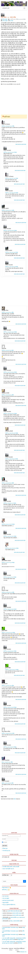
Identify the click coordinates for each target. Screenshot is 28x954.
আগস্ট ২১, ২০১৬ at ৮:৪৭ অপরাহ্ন (11, 266)
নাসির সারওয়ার (4, 19)
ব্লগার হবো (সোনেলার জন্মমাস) (8, 900)
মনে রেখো (5, 842)
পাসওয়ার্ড (3, 839)
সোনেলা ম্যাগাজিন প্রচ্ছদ (17, 913)
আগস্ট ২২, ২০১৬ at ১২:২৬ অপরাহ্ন (11, 548)
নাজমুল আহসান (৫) (5, 887)
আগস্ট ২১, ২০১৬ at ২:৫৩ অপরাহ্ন (11, 433)
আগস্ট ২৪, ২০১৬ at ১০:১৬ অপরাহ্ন (8, 632)
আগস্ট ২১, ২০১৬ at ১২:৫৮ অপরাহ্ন (10, 413)
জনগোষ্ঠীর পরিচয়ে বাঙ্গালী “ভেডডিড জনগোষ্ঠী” (11, 866)
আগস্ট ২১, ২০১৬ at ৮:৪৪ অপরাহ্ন (11, 192)
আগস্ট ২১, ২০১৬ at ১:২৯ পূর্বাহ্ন (8, 350)
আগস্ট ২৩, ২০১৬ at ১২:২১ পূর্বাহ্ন (8, 592)
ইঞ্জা (3, 522)
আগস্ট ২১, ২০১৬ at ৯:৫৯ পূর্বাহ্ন (8, 483)
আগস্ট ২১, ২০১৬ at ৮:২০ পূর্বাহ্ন (8, 395)
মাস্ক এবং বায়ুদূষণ (6, 898)
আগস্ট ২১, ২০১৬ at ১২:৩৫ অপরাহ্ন (10, 230)
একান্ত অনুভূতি (5, 20)
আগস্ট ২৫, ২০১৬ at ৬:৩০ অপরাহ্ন (10, 651)
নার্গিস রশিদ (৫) (5, 889)
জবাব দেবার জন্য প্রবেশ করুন (21, 144)
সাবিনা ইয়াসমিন (5, 760)
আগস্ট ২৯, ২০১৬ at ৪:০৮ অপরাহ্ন (10, 747)
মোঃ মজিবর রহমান (6, 560)
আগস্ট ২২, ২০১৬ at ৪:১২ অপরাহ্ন (8, 562)
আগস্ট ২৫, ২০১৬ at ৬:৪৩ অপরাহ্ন (10, 707)
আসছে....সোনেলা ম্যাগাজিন (15, 921)
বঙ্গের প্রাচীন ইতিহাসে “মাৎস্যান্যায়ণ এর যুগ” (10, 927)
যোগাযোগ (17, 950)
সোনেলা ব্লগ (5, 8)
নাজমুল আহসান (20, 939)
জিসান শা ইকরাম (6, 124)
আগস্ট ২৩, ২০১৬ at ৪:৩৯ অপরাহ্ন (10, 609)
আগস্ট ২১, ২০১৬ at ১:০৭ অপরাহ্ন (10, 503)
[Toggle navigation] (24, 8)
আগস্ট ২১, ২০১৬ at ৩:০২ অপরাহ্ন (11, 459)
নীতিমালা (10, 950)
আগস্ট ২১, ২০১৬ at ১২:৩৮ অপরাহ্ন (10, 332)
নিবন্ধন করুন (5, 848)
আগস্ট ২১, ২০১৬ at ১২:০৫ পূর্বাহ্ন (8, 126)
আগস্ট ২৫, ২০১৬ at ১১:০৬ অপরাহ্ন (11, 669)
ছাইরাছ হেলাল (5, 208)
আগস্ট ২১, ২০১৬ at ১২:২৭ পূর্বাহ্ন (8, 210)
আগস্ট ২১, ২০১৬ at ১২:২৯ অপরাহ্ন (10, 152)
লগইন (15, 799)
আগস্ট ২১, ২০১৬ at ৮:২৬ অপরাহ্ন (11, 178)
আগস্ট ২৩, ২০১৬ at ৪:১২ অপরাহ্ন (10, 577)
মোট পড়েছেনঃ (4, 84)
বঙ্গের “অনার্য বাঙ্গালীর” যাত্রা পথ (8, 868)
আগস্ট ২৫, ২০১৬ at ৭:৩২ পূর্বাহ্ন (8, 685)
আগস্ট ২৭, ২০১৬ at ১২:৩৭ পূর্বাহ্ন (8, 733)
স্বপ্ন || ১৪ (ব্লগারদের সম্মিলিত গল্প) (9, 904)
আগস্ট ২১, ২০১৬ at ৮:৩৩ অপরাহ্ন (8, 524)
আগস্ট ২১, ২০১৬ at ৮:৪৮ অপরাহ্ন (10, 536)
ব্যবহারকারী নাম (5, 835)
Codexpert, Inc (23, 951)
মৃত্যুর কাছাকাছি (5, 902)
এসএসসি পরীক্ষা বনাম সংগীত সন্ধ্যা (13, 911)
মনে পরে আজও (6, 896)
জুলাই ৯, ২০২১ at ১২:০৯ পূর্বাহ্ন (7, 783)
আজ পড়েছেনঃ (14, 84)
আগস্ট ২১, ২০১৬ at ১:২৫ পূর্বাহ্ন (8, 312)
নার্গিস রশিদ (20, 943)
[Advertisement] (14, 99)
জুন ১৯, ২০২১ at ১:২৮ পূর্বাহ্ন (7, 762)
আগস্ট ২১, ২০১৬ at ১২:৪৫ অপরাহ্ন (10, 372)
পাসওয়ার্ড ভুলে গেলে (6, 850)
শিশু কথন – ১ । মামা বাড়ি (8, 17)
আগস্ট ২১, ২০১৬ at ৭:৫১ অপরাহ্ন (11, 252)
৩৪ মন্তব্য (11, 20)
